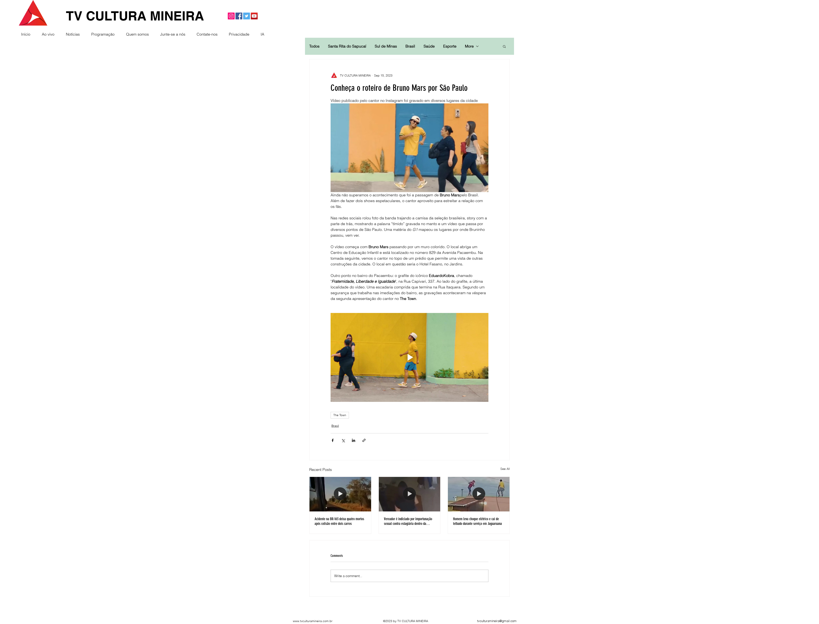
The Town (339, 415)
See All (505, 469)
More (469, 46)
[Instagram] (231, 16)
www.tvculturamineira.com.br (313, 621)
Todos (314, 46)
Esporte (449, 46)
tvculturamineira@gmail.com (497, 621)
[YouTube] (254, 16)
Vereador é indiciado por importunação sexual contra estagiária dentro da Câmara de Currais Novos (408, 521)
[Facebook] (238, 16)
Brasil (410, 46)
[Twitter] (246, 16)
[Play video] (409, 357)
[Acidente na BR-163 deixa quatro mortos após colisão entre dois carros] (340, 494)
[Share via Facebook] (333, 440)
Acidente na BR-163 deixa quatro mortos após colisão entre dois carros (339, 521)
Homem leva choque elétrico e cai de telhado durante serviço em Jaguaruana (477, 521)
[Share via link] (364, 440)
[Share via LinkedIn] (353, 440)
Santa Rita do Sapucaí (347, 46)
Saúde (429, 46)
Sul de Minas (386, 46)
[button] (504, 46)
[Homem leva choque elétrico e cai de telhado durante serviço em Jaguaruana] (479, 494)
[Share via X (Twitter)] (343, 440)
